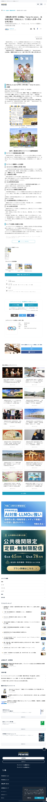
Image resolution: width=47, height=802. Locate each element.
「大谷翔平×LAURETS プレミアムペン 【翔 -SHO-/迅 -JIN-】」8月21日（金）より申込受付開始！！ (26, 696)
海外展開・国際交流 (12, 281)
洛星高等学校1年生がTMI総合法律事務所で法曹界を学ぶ (15, 632)
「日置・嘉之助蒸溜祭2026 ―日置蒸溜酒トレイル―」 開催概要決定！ (18, 611)
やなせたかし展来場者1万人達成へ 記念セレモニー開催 (15, 616)
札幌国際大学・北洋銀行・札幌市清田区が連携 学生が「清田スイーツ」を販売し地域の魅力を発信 (22, 607)
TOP (4, 10)
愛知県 (10, 288)
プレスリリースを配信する (23, 764)
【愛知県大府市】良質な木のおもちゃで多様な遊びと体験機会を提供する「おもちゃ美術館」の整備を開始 (34, 464)
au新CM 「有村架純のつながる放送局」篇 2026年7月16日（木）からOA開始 (20, 652)
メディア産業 (30, 284)
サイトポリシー (3, 791)
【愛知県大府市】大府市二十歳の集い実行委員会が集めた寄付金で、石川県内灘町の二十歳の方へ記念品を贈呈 (12, 485)
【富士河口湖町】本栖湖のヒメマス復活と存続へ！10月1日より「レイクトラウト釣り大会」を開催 (21, 623)
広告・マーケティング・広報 (23, 284)
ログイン (31, 304)
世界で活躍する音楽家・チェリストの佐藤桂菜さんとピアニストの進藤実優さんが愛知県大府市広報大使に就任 (12, 381)
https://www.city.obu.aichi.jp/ (30, 328)
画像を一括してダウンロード (23, 274)
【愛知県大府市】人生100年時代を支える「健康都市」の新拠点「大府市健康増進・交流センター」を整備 (34, 422)
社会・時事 (15, 284)
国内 (38, 4)
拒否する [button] (29, 797)
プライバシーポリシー (33, 789)
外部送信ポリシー (4, 794)
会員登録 (23, 758)
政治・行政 (10, 284)
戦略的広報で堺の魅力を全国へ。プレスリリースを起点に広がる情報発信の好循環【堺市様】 (27, 664)
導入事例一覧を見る (12, 666)
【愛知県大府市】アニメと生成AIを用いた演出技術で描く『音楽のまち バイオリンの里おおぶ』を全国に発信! (12, 402)
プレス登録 (16, 304)
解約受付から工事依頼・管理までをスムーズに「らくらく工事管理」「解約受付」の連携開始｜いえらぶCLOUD (26, 701)
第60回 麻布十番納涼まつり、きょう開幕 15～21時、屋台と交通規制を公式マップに (18, 678)
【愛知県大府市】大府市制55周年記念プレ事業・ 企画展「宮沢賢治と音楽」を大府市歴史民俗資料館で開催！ (12, 443)
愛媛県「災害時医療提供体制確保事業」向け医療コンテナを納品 (17, 627)
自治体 (7, 10)
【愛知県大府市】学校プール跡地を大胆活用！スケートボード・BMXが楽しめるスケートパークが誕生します (34, 381)
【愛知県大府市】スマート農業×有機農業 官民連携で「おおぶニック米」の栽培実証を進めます (12, 464)
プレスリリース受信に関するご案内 (32, 310)
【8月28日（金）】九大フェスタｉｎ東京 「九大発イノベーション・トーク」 (19, 647)
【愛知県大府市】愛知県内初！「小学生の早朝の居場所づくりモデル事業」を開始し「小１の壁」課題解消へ (34, 402)
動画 (2, 594)
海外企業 (3, 597)
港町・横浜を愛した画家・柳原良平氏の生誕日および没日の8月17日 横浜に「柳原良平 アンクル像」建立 (21, 643)
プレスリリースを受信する (23, 767)
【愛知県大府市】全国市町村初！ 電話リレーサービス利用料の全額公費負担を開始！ (12, 422)
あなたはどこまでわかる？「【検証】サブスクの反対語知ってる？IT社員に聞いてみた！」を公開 (26, 690)
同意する (39, 797)
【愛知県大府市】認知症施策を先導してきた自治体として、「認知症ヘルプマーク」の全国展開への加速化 (34, 443)
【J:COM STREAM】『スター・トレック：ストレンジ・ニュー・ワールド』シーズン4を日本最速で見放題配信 (21, 638)
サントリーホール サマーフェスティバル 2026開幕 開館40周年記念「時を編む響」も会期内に (20, 675)
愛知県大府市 (12, 10)
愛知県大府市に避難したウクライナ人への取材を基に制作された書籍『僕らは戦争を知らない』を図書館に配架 (34, 485)
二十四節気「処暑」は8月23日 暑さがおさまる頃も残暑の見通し (14, 680)
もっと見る (23, 493)
